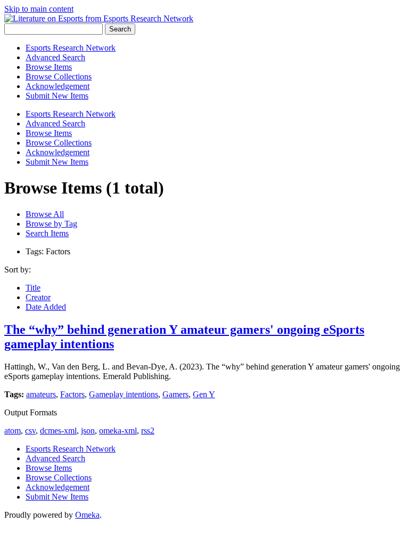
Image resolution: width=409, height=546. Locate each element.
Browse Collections (59, 76)
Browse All (45, 214)
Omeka (87, 514)
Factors (72, 394)
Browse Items (49, 66)
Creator (38, 297)
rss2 (147, 430)
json (88, 430)
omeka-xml (118, 430)
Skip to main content (38, 8)
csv (30, 430)
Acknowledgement (57, 86)
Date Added (46, 306)
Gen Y (204, 394)
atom (12, 430)
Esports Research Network (71, 47)
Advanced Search (55, 57)
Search (120, 29)
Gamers (175, 394)
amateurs (41, 394)
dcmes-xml (58, 430)
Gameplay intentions (123, 394)
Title (33, 287)
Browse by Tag (51, 223)
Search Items (47, 233)
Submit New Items (57, 95)
